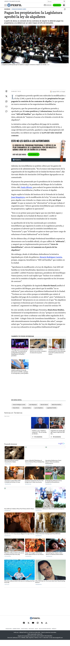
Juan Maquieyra (18, 197)
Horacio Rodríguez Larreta (51, 257)
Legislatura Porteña (51, 407)
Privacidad (31, 628)
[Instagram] (37, 623)
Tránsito (54, 628)
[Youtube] (33, 623)
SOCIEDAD (7, 9)
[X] (28, 623)
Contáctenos (24, 628)
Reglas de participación (45, 628)
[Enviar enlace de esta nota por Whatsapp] (6, 101)
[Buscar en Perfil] (64, 1)
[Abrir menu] (5, 5)
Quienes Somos (16, 628)
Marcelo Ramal (44, 404)
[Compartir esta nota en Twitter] (6, 96)
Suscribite (57, 5)
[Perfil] (35, 619)
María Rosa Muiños (56, 404)
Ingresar (48, 5)
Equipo (36, 628)
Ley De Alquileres (38, 407)
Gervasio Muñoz (27, 407)
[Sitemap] (46, 623)
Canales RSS (9, 628)
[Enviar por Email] (6, 106)
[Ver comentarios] (64, 9)
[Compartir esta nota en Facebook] (6, 91)
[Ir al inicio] (14, 5)
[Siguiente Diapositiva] (64, 428)
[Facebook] (24, 623)
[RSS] (42, 623)
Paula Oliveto (26, 187)
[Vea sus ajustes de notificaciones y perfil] (64, 5)
